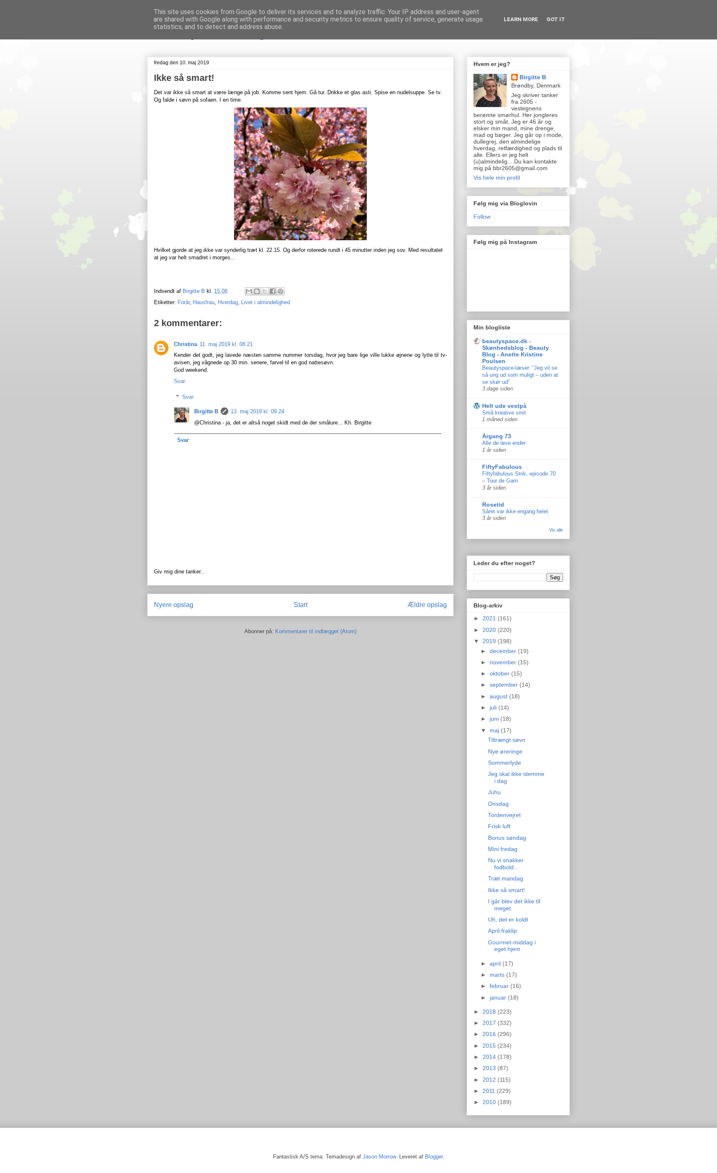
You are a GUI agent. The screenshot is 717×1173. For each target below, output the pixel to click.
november (504, 662)
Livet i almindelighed (265, 302)
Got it (555, 19)
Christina (185, 344)
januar (499, 997)
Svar (179, 381)
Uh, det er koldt (508, 919)
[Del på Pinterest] (280, 291)
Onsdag (498, 803)
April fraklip (502, 930)
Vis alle (556, 529)
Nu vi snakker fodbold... (506, 864)
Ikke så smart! (506, 890)
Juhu (494, 792)
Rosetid (493, 504)
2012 (490, 1079)
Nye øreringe (505, 751)
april (496, 963)
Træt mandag (505, 878)
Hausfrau (204, 302)
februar (500, 986)
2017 (490, 1022)
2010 (490, 1102)
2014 (490, 1057)
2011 (490, 1091)
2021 (490, 618)
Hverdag (228, 302)
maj (495, 730)
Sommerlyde (504, 762)
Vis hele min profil (496, 177)
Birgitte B (206, 411)
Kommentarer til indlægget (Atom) (315, 631)
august (499, 696)
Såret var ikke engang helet (515, 511)
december (504, 651)
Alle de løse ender (504, 443)
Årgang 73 (496, 436)
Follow (481, 216)
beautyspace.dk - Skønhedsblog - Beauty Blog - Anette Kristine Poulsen (515, 351)
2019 (490, 641)
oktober (500, 673)
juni (495, 718)
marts (498, 974)
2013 (490, 1068)
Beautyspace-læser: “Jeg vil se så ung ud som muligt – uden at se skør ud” (520, 375)
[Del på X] (265, 291)
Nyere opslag (173, 604)
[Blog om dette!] (257, 291)
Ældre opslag (427, 604)
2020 (490, 630)
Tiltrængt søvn (506, 739)
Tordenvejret (504, 815)
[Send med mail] (249, 291)
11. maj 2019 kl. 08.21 (226, 344)
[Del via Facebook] (272, 291)
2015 (490, 1045)
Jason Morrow (379, 1156)
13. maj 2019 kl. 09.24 (257, 411)
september (504, 684)
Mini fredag (502, 849)
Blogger (434, 1156)
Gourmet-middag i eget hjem (512, 946)
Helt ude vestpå (504, 405)
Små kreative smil (504, 413)
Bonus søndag (507, 837)
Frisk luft (499, 826)
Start (300, 604)
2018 (490, 1011)
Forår (184, 302)
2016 (490, 1034)
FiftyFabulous (502, 466)
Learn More (521, 19)
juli (494, 707)
